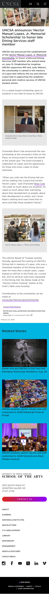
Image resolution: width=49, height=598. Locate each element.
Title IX (38, 586)
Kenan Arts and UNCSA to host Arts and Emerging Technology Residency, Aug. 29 (24, 370)
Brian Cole (39, 183)
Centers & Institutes (13, 520)
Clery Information (26, 588)
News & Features (11, 551)
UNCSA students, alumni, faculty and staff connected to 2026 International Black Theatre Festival (24, 456)
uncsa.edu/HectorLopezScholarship (20, 300)
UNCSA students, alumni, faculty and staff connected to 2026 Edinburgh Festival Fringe (24, 412)
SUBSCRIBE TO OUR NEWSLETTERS (17, 315)
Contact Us (24, 499)
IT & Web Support (11, 530)
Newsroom (8, 541)
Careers (6, 515)
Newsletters (9, 525)
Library (6, 536)
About (5, 509)
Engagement (8, 546)
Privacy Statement (16, 586)
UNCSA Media (9, 556)
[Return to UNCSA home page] (10, 4)
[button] (31, 4)
